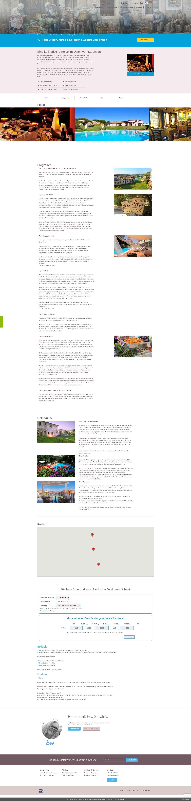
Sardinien (45, 35)
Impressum (135, 790)
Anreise (138, 7)
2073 (76, 628)
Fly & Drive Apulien (90, 773)
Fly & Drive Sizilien (68, 775)
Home (39, 35)
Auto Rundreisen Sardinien (58, 35)
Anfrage (108, 3)
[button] (92, 535)
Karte (102, 98)
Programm (65, 98)
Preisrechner (145, 40)
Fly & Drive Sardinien (47, 775)
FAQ (128, 790)
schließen (186, 799)
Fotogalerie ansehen (140, 74)
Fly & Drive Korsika (90, 775)
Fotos (46, 98)
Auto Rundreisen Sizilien (69, 773)
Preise (121, 98)
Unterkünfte (84, 98)
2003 (102, 628)
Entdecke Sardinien (126, 7)
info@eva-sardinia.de (113, 775)
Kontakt (147, 7)
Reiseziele (98, 7)
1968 (114, 628)
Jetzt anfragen (74, 729)
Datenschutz (146, 790)
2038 (89, 628)
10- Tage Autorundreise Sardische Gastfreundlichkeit (84, 35)
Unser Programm (110, 7)
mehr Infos (112, 780)
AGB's (122, 790)
